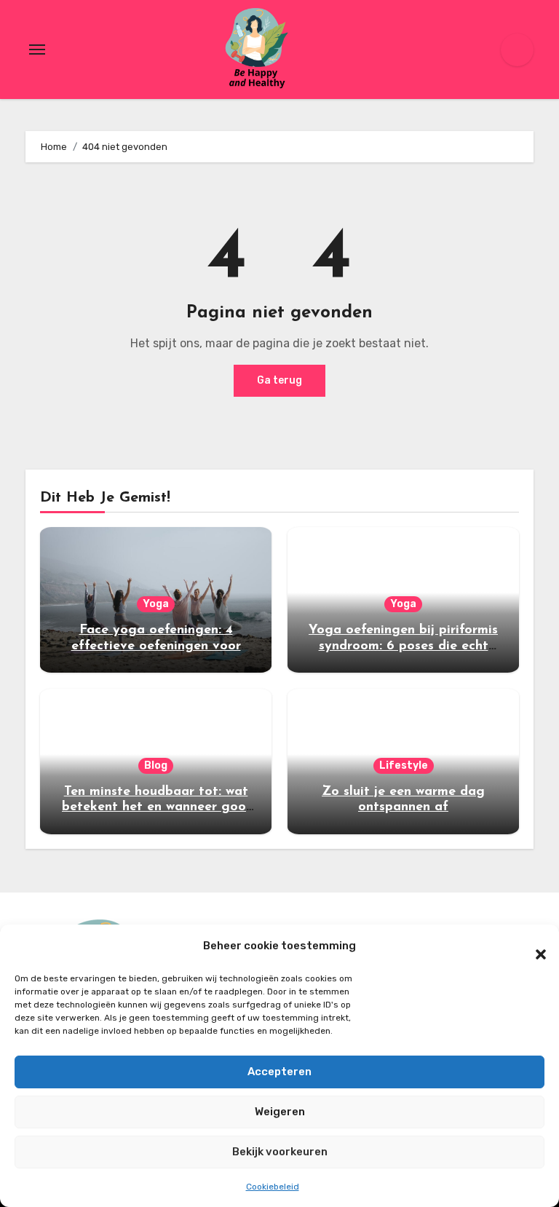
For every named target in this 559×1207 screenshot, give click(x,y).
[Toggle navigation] (37, 49)
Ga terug (279, 380)
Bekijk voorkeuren (280, 1151)
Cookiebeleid (272, 1187)
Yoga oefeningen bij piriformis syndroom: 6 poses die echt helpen (403, 646)
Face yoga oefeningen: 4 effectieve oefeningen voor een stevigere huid (156, 646)
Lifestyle (403, 765)
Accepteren (279, 1071)
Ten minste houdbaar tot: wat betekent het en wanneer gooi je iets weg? (156, 807)
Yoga (156, 604)
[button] (533, 946)
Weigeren (280, 1111)
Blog (155, 765)
